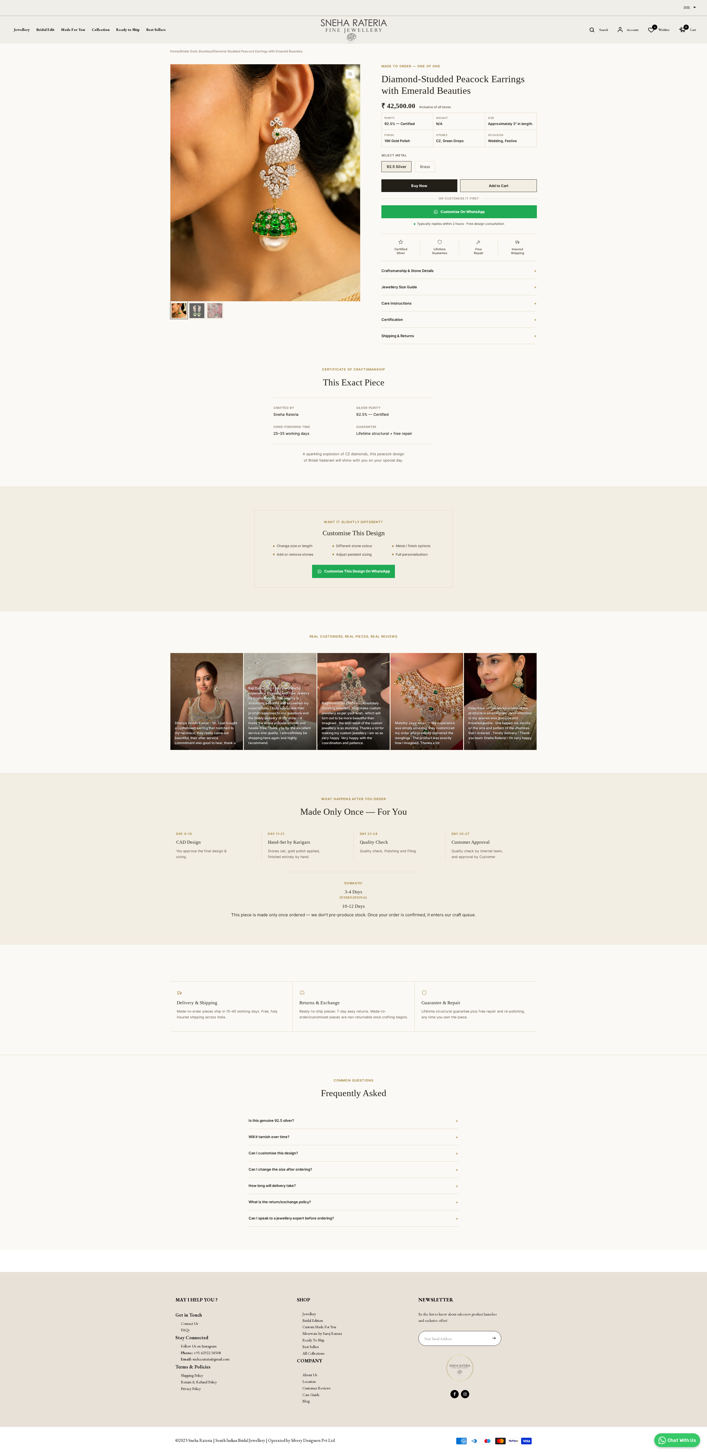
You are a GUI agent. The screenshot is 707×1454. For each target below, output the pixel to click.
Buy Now (419, 185)
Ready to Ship (128, 29)
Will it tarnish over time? (353, 1137)
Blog (306, 1401)
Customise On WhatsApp (462, 211)
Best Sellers (156, 29)
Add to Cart (498, 185)
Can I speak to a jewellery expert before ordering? (353, 1218)
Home (174, 51)
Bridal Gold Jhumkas (196, 51)
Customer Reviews (316, 1388)
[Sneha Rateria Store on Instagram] (465, 1394)
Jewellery (309, 1313)
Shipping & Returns (459, 336)
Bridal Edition (312, 1320)
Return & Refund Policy (199, 1382)
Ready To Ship (313, 1340)
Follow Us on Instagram (199, 1346)
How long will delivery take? (353, 1186)
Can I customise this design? (353, 1153)
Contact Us (189, 1323)
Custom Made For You (319, 1326)
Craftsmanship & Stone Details (459, 270)
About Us (309, 1374)
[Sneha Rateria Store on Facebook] (454, 1394)
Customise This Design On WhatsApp (357, 571)
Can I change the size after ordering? (353, 1169)
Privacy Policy (191, 1388)
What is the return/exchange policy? (353, 1202)
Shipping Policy (192, 1375)
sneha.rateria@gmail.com (210, 1359)
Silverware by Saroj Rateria (322, 1333)
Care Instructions (459, 303)
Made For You (73, 29)
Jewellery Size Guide (459, 287)
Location (309, 1381)
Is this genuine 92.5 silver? (353, 1120)
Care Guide (311, 1394)
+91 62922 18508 (207, 1352)
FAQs (185, 1329)
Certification (459, 319)
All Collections (313, 1353)
